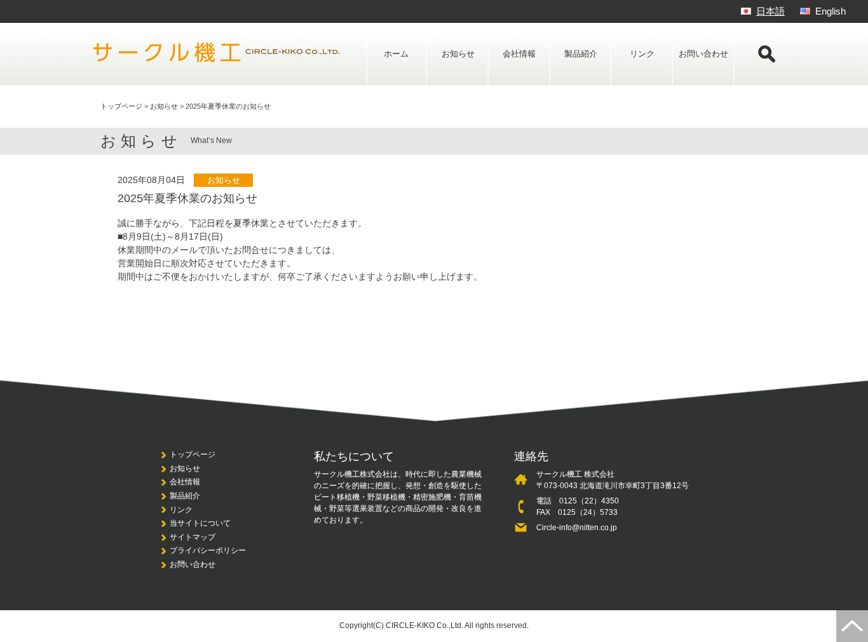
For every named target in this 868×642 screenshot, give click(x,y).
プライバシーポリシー (208, 550)
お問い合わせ (703, 53)
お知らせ (458, 53)
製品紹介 (580, 53)
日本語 (770, 11)
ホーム (396, 53)
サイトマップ (192, 537)
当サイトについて (200, 523)
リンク (642, 53)
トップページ (192, 454)
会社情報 (519, 53)
